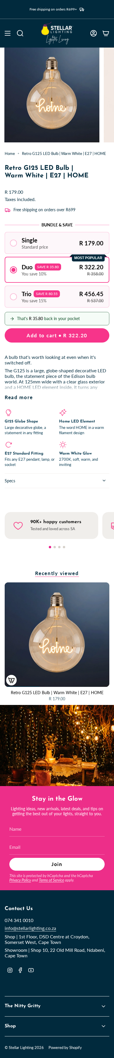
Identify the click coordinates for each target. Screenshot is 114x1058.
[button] (57, 243)
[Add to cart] (11, 680)
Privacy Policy (20, 880)
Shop (10, 1026)
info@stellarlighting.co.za (30, 928)
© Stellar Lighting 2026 (24, 1047)
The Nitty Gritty (23, 1006)
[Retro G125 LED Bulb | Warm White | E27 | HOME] (57, 634)
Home (10, 153)
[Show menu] (7, 33)
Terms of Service (51, 880)
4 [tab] (64, 547)
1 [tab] (50, 547)
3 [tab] (59, 547)
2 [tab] (54, 547)
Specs (10, 480)
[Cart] (106, 33)
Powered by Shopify (65, 1047)
